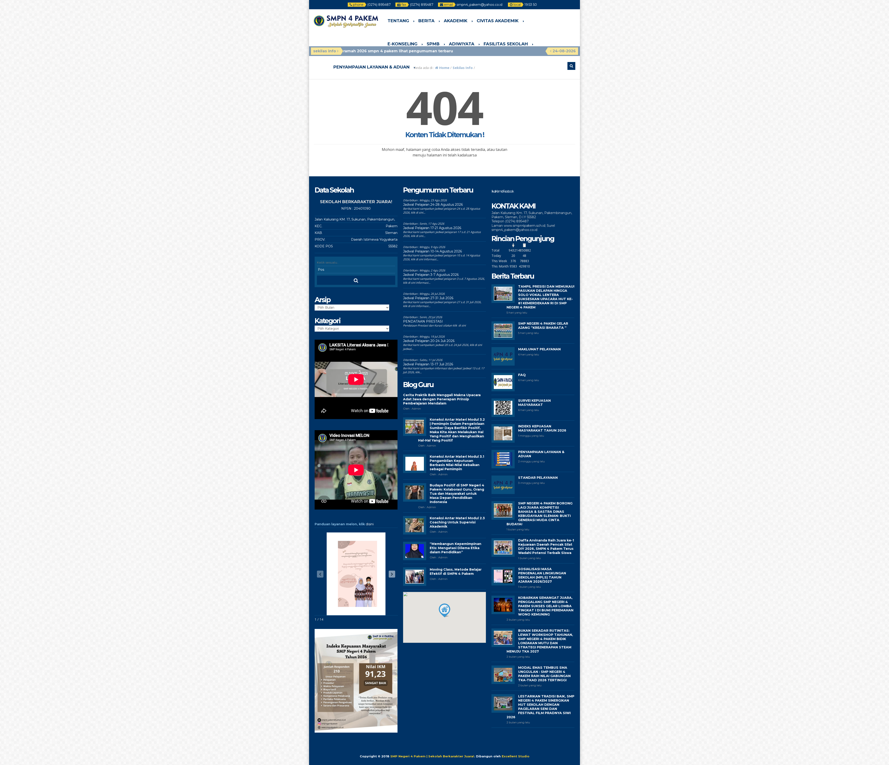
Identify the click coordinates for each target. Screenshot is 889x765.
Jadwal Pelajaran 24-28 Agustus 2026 (433, 204)
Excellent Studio (515, 756)
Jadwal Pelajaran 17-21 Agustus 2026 (432, 228)
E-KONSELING (402, 44)
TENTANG (398, 20)
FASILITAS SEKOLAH (506, 44)
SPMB (433, 44)
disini (370, 524)
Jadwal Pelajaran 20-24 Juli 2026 (428, 341)
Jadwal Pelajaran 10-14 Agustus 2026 (432, 251)
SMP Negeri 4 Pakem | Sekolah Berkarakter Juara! (432, 756)
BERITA (426, 20)
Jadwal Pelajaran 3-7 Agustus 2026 (431, 275)
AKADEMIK (455, 20)
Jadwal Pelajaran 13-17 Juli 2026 (428, 364)
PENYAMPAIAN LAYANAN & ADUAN (371, 67)
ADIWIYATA (461, 44)
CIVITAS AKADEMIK (498, 20)
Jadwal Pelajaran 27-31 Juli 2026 (428, 298)
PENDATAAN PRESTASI (423, 321)
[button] (392, 574)
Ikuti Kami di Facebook (502, 191)
